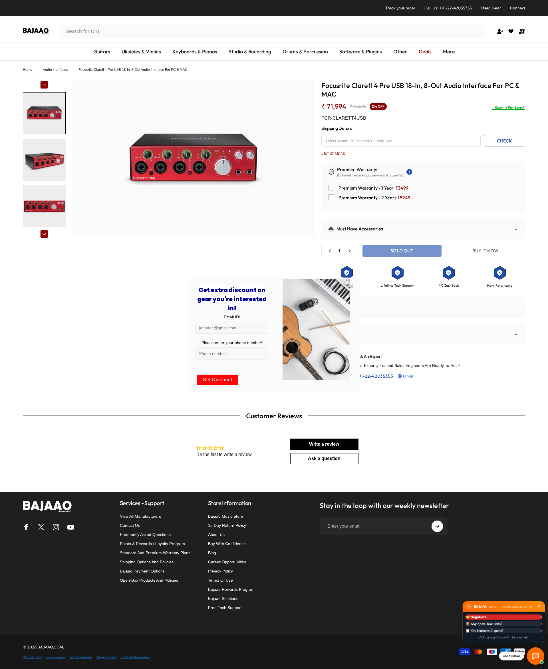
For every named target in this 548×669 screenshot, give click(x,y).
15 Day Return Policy (227, 525)
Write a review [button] (324, 444)
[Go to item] (44, 113)
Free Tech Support (225, 607)
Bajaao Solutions (223, 598)
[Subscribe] (437, 526)
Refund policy (32, 657)
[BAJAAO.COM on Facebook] (26, 527)
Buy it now (485, 251)
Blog (212, 553)
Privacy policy (55, 657)
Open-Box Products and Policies (149, 580)
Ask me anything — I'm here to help (503, 637)
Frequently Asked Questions (145, 534)
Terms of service (80, 657)
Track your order (400, 8)
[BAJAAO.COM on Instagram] (56, 527)
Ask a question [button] (324, 458)
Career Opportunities (227, 562)
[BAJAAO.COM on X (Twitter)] (41, 527)
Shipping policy (106, 657)
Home (27, 70)
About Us (216, 534)
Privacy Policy (220, 571)
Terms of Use (220, 580)
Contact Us (130, 525)
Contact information (135, 657)
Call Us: (448, 8)
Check (504, 141)
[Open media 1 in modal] (193, 159)
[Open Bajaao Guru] (535, 656)
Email (408, 376)
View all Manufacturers (140, 516)
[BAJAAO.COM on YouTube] (70, 527)
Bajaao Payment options (142, 571)
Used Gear (491, 8)
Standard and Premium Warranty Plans (155, 553)
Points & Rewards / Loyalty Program (152, 543)
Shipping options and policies (147, 562)
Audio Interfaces (55, 70)
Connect (517, 8)
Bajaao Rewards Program (231, 589)
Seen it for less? (508, 107)
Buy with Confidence (227, 543)
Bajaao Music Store (225, 516)
